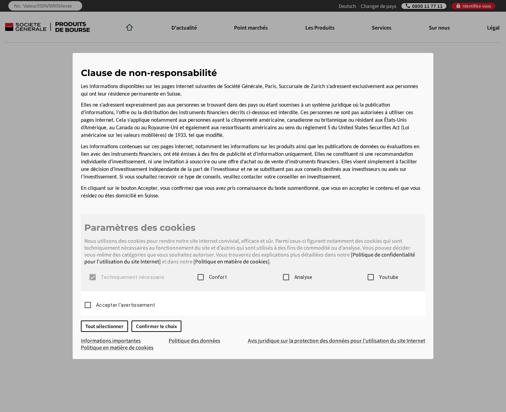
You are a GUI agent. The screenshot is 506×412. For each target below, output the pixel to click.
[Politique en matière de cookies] (231, 261)
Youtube (389, 277)
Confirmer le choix (156, 326)
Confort (218, 277)
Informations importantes (111, 340)
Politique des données (194, 340)
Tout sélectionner (104, 326)
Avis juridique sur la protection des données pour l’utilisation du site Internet (336, 340)
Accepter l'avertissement (125, 305)
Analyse (303, 277)
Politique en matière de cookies (117, 347)
